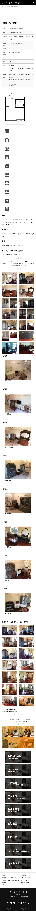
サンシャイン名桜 (11, 2)
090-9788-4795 (19, 902)
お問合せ (23, 875)
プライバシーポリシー (27, 878)
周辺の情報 (24, 880)
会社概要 (4, 882)
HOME (3, 875)
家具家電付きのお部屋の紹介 (9, 878)
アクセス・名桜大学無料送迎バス (10, 880)
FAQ (3, 885)
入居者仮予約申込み (26, 882)
